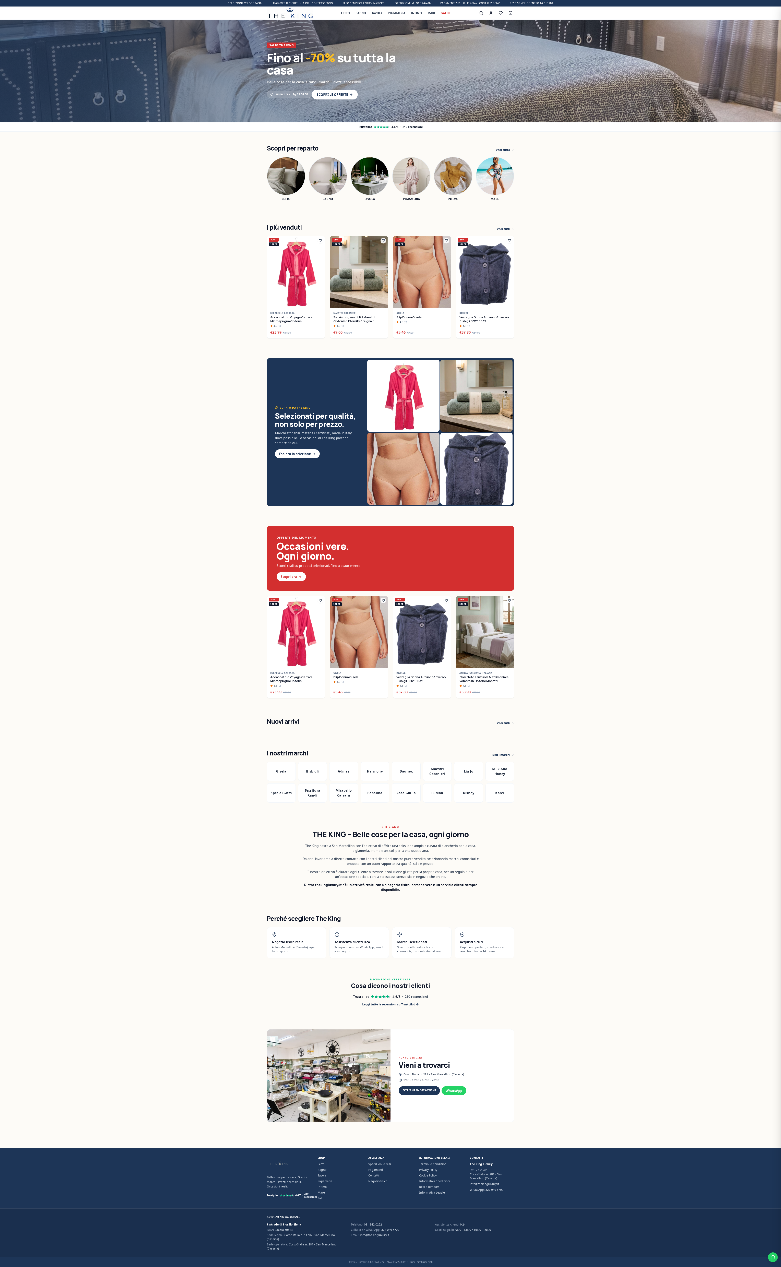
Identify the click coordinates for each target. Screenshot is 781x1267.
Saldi (321, 1198)
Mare (321, 1192)
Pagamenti (375, 1170)
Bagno (322, 1170)
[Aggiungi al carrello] (319, 303)
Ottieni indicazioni (419, 1090)
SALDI (445, 13)
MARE (432, 13)
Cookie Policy (428, 1175)
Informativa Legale (432, 1192)
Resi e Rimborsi (429, 1187)
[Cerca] (481, 13)
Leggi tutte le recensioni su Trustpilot (388, 1004)
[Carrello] (510, 13)
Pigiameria (325, 1181)
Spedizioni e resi (379, 1164)
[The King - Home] (290, 13)
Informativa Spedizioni (434, 1181)
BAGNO (361, 13)
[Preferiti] (500, 13)
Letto (321, 1164)
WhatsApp (454, 1090)
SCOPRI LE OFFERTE (332, 94)
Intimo (322, 1187)
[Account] (491, 13)
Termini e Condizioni (433, 1164)
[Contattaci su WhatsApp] (773, 1257)
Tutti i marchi (500, 755)
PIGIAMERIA (396, 13)
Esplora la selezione (295, 454)
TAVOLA (377, 13)
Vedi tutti (503, 229)
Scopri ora (289, 576)
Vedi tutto (503, 150)
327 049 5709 (390, 1230)
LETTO (345, 13)
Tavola (322, 1175)
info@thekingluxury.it (484, 1184)
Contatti (373, 1175)
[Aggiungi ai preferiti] (320, 240)
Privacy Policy (428, 1170)
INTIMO (416, 13)
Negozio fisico (377, 1181)
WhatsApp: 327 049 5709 (486, 1190)
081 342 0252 (373, 1224)
